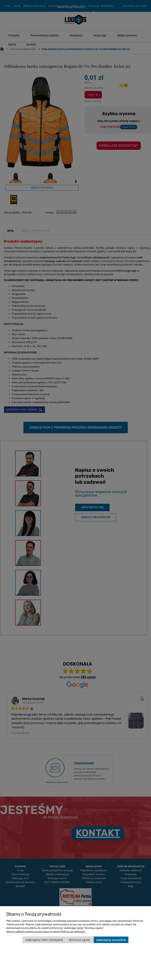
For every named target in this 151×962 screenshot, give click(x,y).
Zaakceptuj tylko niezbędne (44, 940)
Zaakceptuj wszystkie (111, 940)
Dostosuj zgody (79, 940)
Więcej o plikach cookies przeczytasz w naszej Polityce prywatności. (46, 931)
